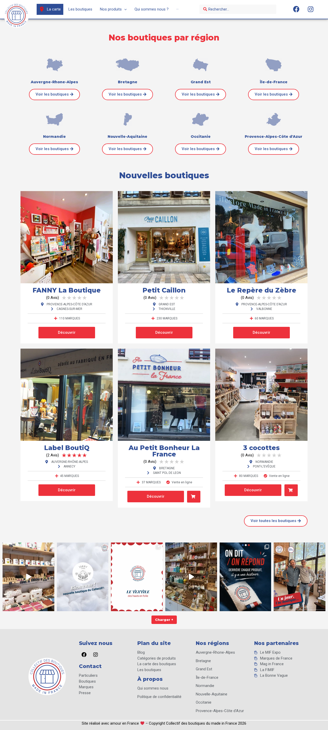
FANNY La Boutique (67, 290)
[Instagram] (310, 9)
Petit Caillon (164, 290)
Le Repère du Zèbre (261, 290)
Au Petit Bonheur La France (164, 451)
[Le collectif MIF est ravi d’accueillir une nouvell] (83, 577)
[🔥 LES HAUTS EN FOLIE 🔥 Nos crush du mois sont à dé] (137, 577)
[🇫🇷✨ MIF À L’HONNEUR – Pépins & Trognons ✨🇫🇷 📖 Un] (299, 577)
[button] (54, 94)
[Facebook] (296, 9)
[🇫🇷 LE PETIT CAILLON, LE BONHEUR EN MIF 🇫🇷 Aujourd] (191, 577)
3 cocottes (261, 448)
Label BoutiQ (66, 448)
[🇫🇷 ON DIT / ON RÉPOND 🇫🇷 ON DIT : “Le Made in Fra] (245, 577)
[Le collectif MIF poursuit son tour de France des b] (28, 577)
